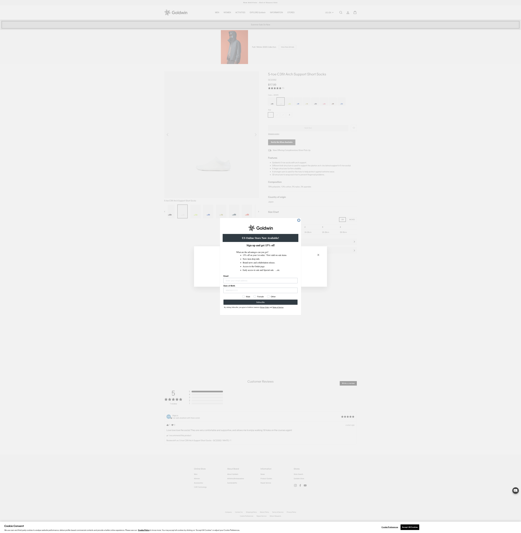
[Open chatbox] (515, 490)
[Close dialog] (298, 220)
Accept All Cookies (410, 527)
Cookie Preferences (390, 527)
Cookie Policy (144, 530)
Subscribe (260, 302)
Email (225, 276)
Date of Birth (229, 286)
